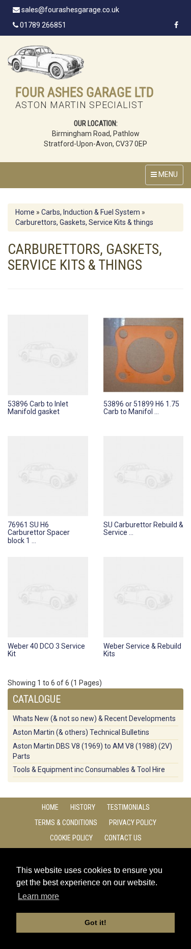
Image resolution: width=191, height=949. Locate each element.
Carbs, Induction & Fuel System (90, 212)
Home (25, 212)
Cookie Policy (71, 838)
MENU (167, 174)
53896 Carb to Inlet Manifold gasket (38, 408)
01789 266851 (42, 25)
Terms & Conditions (66, 822)
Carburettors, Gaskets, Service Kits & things (84, 222)
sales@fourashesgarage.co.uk (69, 10)
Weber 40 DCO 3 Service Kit (46, 650)
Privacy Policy (132, 822)
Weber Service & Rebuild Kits (142, 650)
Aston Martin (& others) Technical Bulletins (81, 732)
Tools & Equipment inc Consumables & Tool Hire (89, 769)
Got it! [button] (95, 922)
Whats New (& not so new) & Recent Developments (94, 718)
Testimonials (128, 807)
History (82, 807)
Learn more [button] (38, 896)
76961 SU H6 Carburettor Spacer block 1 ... (39, 533)
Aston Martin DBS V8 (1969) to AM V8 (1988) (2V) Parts (92, 751)
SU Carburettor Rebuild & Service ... (143, 528)
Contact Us (123, 838)
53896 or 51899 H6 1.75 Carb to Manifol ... (141, 408)
